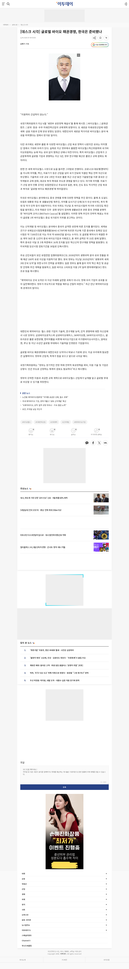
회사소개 (23, 960)
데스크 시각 (24, 25)
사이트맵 (106, 960)
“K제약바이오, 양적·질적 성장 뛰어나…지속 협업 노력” (44, 405)
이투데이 (6, 25)
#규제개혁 (53, 422)
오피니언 (14, 25)
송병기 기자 (24, 44)
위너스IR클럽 (27, 945)
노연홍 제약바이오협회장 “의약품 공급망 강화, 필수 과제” (45, 397)
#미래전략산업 (40, 422)
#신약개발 (65, 422)
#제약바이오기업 (80, 422)
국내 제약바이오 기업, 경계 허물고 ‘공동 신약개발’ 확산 (44, 401)
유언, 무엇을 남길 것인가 (32, 409)
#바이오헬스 (26, 422)
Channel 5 (26, 940)
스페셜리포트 (27, 935)
